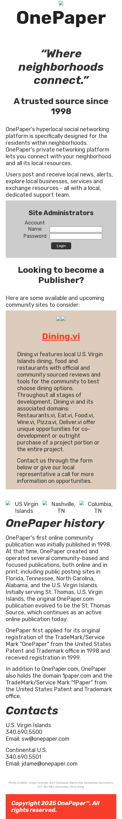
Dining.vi (61, 336)
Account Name (35, 226)
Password (35, 236)
